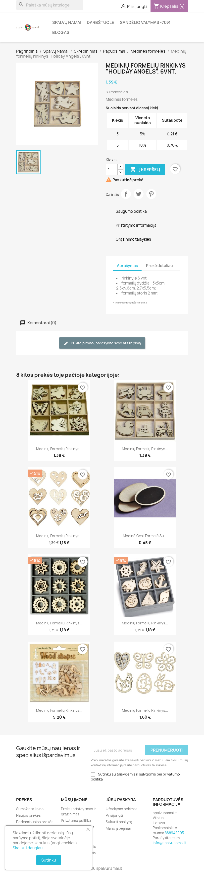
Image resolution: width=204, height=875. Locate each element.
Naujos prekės (28, 815)
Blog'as (60, 32)
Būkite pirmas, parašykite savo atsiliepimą (105, 343)
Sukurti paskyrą (119, 821)
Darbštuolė (100, 22)
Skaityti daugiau (28, 848)
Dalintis (126, 194)
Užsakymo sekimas (122, 808)
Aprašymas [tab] (127, 265)
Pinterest (151, 194)
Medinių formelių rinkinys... (59, 448)
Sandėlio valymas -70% (145, 22)
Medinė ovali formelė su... (145, 535)
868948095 (174, 832)
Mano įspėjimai (118, 828)
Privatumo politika (76, 820)
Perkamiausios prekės (34, 821)
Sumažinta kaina (30, 808)
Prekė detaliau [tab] (159, 265)
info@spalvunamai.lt (170, 842)
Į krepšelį (145, 169)
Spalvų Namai (66, 22)
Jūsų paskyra (121, 799)
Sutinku (48, 860)
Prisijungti (114, 815)
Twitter (139, 194)
